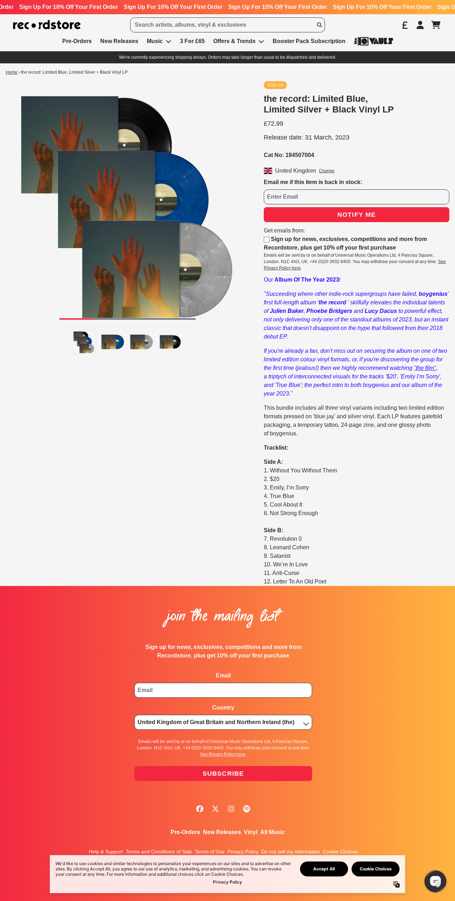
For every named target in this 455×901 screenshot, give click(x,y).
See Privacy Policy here (223, 754)
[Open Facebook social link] (200, 809)
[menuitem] (373, 41)
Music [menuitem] (155, 41)
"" (425, 368)
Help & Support (106, 851)
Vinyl (250, 832)
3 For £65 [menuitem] (192, 41)
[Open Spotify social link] (247, 809)
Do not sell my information (290, 851)
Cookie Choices (340, 851)
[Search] (319, 24)
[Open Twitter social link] (215, 809)
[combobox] (227, 24)
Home (11, 72)
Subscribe (223, 773)
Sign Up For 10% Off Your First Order (68, 7)
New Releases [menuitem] (119, 41)
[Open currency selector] (404, 25)
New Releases (222, 832)
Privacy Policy (243, 851)
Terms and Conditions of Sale (159, 851)
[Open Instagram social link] (231, 809)
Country (223, 707)
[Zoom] (128, 203)
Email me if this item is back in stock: (313, 182)
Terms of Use (210, 851)
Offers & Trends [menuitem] (234, 41)
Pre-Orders (185, 832)
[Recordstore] (46, 24)
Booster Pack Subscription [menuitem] (309, 41)
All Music (272, 832)
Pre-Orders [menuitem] (77, 41)
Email (223, 675)
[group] (84, 342)
